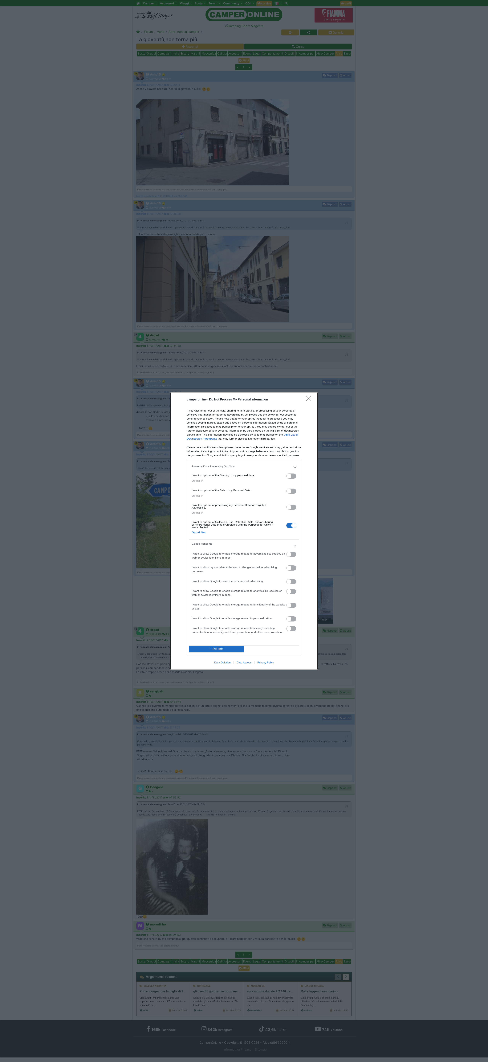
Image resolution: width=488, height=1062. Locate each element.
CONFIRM (216, 649)
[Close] (310, 399)
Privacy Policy (265, 662)
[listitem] (244, 467)
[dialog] (244, 531)
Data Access (244, 662)
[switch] (291, 476)
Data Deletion (222, 662)
